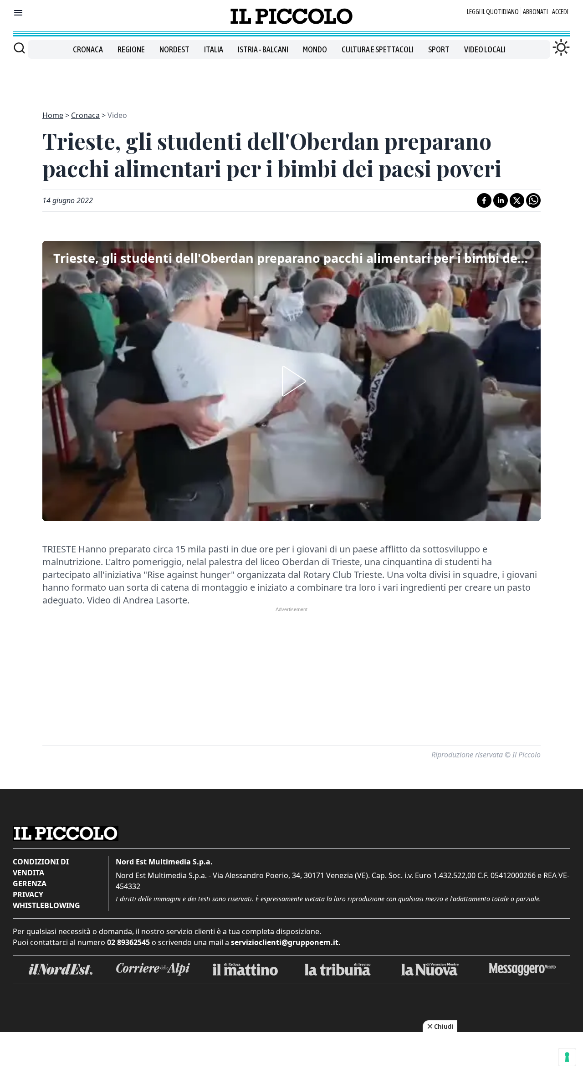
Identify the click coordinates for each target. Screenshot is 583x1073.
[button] (291, 381)
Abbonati (535, 11)
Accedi (560, 11)
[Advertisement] (291, 79)
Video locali (485, 49)
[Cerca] (19, 48)
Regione (131, 49)
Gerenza (29, 884)
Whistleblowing (46, 905)
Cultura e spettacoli (378, 49)
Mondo (315, 49)
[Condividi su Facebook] (484, 200)
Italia (213, 49)
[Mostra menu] (18, 12)
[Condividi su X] (517, 200)
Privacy (28, 894)
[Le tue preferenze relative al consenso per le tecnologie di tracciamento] (567, 1057)
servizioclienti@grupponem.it (284, 942)
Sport (439, 49)
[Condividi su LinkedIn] (500, 200)
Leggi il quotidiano (493, 11)
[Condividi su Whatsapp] (533, 200)
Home (52, 115)
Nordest (174, 49)
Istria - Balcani (263, 49)
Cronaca (88, 49)
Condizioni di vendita (41, 867)
